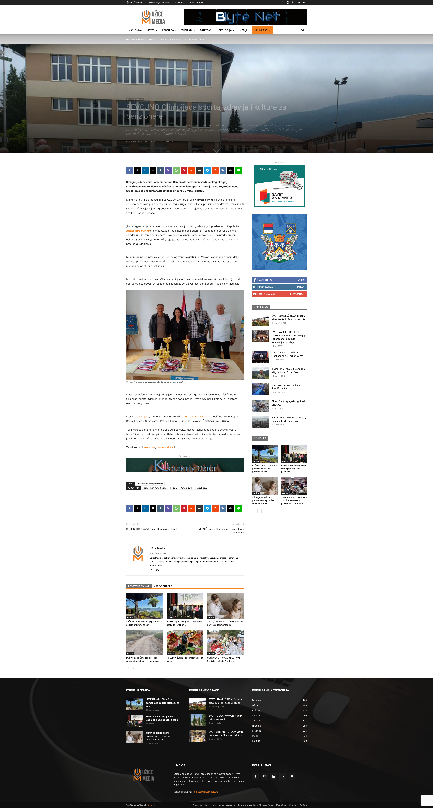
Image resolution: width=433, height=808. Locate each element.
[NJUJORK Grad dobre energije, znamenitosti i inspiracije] (260, 422)
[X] (137, 170)
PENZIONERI (186, 488)
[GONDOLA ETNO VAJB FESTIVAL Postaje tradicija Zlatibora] (225, 642)
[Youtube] (304, 2)
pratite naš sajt (165, 447)
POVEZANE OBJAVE (139, 586)
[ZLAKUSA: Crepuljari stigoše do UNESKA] (260, 406)
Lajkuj (301, 279)
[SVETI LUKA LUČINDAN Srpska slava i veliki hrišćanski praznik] (260, 320)
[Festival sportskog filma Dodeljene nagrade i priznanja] (185, 606)
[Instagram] (287, 2)
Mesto (150, 30)
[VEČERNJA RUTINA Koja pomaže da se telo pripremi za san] (144, 606)
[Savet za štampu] (279, 186)
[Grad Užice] (279, 242)
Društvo (205, 30)
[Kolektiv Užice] (185, 465)
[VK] (223, 170)
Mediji (243, 30)
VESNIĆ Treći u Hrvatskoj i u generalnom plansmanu (221, 530)
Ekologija (225, 30)
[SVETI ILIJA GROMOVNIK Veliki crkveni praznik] (197, 720)
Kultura (285, 493)
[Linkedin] (293, 2)
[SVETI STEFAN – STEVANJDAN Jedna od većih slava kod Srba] (197, 736)
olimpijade (143, 416)
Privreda (168, 30)
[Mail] (298, 2)
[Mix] (215, 170)
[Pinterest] (184, 170)
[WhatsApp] (176, 170)
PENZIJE (173, 488)
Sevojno (139, 99)
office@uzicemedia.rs (206, 791)
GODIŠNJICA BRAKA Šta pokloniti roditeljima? (151, 529)
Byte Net (152, 804)
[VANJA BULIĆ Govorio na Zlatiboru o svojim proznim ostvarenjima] (294, 486)
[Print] (199, 170)
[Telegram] (207, 170)
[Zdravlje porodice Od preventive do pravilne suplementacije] (225, 606)
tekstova (149, 447)
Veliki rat (261, 30)
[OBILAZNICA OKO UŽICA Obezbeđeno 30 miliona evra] (260, 357)
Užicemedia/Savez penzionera (150, 483)
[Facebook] (281, 2)
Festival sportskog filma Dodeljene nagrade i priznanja (293, 468)
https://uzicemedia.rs (159, 553)
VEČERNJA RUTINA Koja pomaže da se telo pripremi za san (264, 468)
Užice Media (136, 141)
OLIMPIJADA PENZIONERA (155, 488)
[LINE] (238, 170)
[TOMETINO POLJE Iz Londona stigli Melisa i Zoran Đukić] (260, 373)
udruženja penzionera (197, 416)
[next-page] (134, 668)
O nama (190, 2)
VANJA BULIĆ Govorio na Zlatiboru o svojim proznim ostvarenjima (294, 500)
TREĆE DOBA (201, 488)
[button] (303, 30)
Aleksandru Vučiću (138, 230)
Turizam (186, 30)
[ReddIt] (191, 170)
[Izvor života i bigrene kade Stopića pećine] (260, 389)
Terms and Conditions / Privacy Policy (255, 804)
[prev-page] (128, 668)
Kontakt (200, 2)
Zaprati (300, 287)
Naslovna (135, 30)
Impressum (210, 804)
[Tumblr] (160, 170)
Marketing (179, 2)
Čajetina (171, 617)
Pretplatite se (297, 294)
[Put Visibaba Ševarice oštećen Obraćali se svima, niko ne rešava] (144, 642)
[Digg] (230, 170)
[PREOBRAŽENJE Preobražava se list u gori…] (185, 642)
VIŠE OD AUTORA (163, 586)
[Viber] (168, 170)
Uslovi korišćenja (227, 804)
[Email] (153, 170)
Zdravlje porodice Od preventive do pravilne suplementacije (263, 500)
